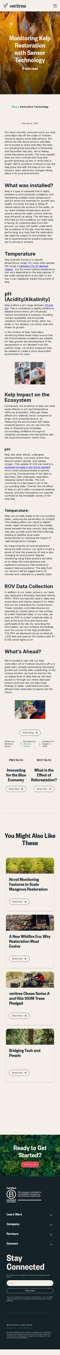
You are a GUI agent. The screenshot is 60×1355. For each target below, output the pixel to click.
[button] (54, 5)
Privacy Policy (12, 1328)
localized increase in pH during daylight (27, 467)
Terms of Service (25, 1328)
